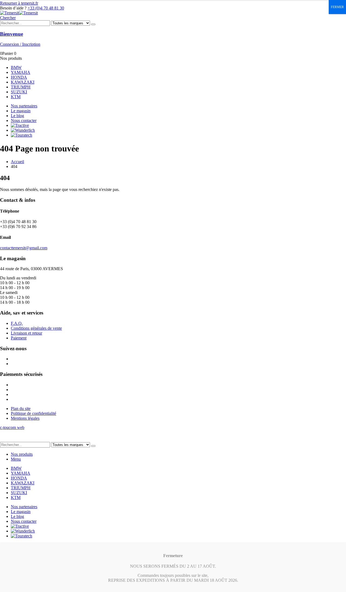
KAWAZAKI (22, 82)
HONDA (19, 77)
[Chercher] (93, 24)
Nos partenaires (24, 106)
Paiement (18, 338)
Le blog (17, 115)
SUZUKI (19, 92)
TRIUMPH (21, 87)
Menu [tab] (16, 459)
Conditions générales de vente (36, 328)
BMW (16, 67)
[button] (8, 17)
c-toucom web (12, 427)
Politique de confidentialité (33, 413)
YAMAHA (20, 72)
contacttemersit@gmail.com (23, 248)
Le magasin (21, 110)
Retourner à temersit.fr (19, 3)
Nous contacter (23, 120)
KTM (16, 96)
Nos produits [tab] (22, 454)
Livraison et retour (26, 333)
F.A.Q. (17, 323)
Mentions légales (25, 418)
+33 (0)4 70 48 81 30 (46, 8)
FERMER (337, 7)
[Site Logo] (19, 13)
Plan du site (21, 408)
